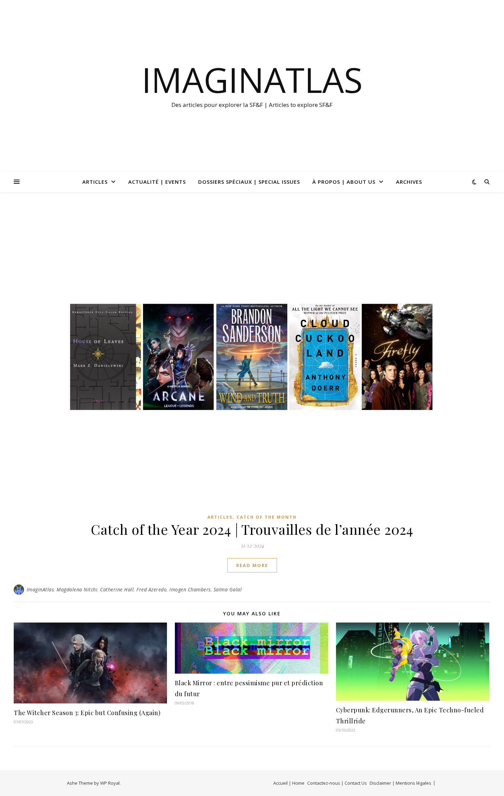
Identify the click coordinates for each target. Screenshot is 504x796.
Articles (95, 181)
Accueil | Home (288, 783)
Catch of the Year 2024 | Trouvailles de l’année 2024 (252, 529)
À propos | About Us (343, 181)
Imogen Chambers (190, 589)
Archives (409, 181)
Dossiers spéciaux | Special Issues (249, 181)
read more (252, 565)
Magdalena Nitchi (77, 589)
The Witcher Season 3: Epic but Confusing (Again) (87, 713)
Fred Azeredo (151, 589)
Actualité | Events (157, 181)
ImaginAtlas (252, 79)
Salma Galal (228, 589)
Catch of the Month (267, 517)
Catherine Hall (117, 589)
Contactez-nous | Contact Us (337, 783)
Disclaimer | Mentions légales (400, 783)
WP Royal (110, 783)
